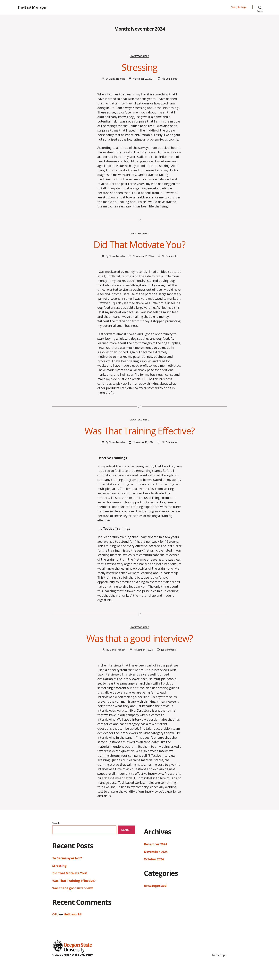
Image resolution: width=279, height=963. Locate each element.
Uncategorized (139, 56)
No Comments (169, 78)
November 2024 (156, 852)
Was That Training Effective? (139, 430)
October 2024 (154, 859)
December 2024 (155, 844)
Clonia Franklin (117, 78)
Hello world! (72, 914)
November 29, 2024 (143, 78)
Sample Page (239, 7)
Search (55, 823)
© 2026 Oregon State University (72, 954)
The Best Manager (32, 7)
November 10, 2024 (143, 442)
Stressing (139, 67)
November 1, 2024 (143, 649)
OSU (55, 914)
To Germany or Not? (67, 858)
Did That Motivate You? (139, 244)
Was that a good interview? (139, 638)
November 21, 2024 (143, 256)
